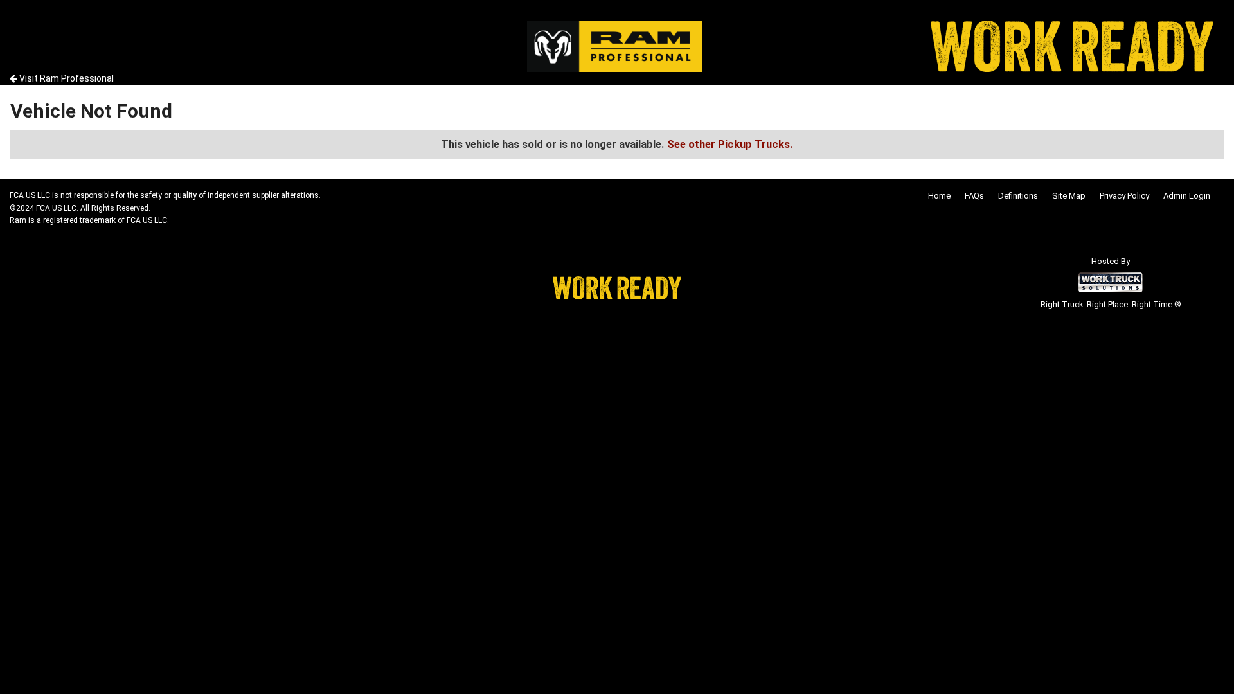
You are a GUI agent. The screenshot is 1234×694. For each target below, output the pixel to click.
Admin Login (1186, 195)
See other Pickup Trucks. (730, 144)
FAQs (974, 195)
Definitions (1018, 195)
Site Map (1069, 195)
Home (939, 195)
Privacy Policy (1124, 195)
